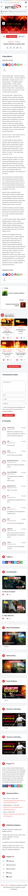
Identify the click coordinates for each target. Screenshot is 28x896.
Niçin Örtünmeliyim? (9, 642)
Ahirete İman (7, 670)
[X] (6, 64)
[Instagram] (15, 64)
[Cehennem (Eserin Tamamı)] (20, 322)
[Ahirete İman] (14, 666)
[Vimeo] (15, 562)
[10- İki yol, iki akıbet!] (14, 582)
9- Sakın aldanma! (8, 615)
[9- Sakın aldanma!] (14, 606)
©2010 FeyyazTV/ (5, 885)
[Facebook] (3, 64)
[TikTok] (12, 562)
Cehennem (10, 41)
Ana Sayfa (4, 11)
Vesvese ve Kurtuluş (9, 724)
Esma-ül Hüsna (8, 696)
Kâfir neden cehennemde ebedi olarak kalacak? (7, 333)
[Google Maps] (21, 562)
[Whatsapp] (18, 64)
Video (10, 11)
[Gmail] (21, 64)
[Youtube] (9, 64)
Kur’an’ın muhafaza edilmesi (16, 293)
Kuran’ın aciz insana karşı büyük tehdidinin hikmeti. (7, 355)
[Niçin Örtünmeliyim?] (14, 638)
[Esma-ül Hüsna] (14, 692)
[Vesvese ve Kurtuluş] (14, 719)
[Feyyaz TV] (13, 7)
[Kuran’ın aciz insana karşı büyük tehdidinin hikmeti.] (7, 344)
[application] (14, 23)
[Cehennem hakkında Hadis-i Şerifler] (20, 344)
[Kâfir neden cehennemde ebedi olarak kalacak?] (7, 322)
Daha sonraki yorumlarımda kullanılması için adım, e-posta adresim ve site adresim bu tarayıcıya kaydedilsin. (13, 409)
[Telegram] (12, 64)
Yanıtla (24, 427)
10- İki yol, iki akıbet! (8, 591)
